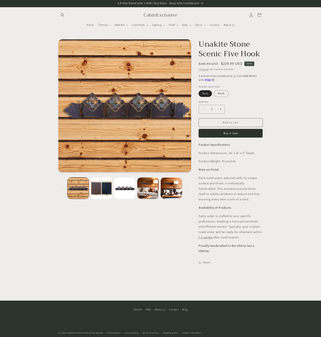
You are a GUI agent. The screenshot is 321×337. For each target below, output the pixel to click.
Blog (184, 309)
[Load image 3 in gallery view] (124, 188)
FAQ (148, 309)
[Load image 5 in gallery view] (171, 188)
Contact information (191, 333)
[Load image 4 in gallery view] (148, 188)
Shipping (203, 69)
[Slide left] (62, 188)
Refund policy (114, 333)
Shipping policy (170, 333)
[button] (62, 15)
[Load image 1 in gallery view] (78, 188)
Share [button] (206, 262)
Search (138, 309)
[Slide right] (187, 188)
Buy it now (230, 133)
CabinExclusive (74, 333)
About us (160, 309)
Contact (174, 309)
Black (221, 93)
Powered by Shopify (93, 333)
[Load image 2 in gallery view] (101, 188)
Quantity (203, 101)
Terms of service (150, 333)
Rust (205, 93)
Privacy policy (131, 333)
